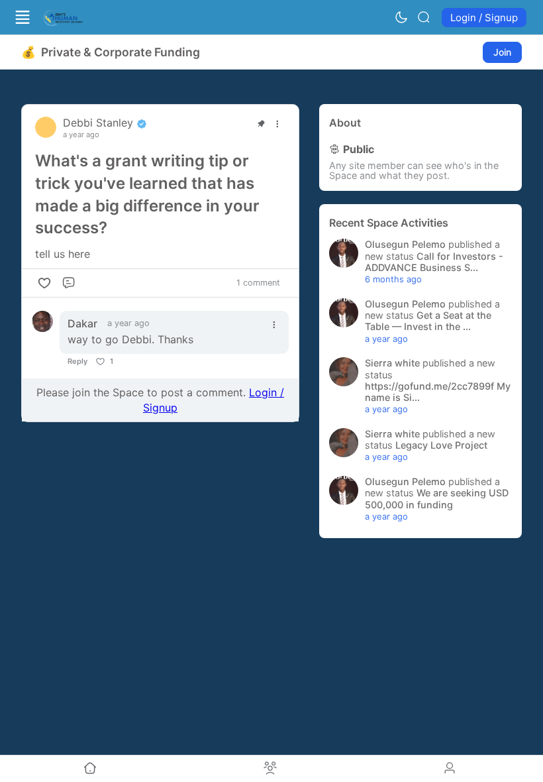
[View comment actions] (274, 324)
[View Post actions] (277, 124)
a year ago (81, 135)
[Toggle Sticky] (261, 124)
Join (502, 52)
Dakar (82, 323)
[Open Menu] (22, 17)
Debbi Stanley (99, 122)
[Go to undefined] (90, 768)
